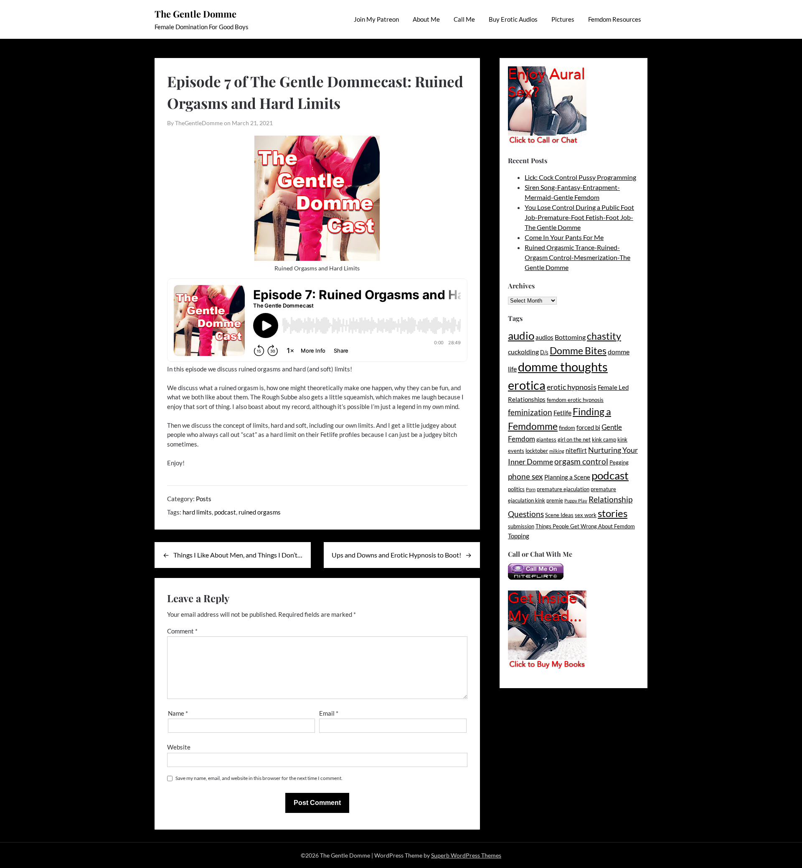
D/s (544, 352)
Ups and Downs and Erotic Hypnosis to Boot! (396, 555)
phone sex (525, 476)
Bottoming (570, 337)
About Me (426, 19)
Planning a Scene (567, 477)
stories (612, 513)
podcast (225, 512)
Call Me (464, 19)
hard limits (197, 512)
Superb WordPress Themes (466, 855)
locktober (536, 450)
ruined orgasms (260, 512)
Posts (203, 498)
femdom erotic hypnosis (575, 399)
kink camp (604, 439)
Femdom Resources (614, 19)
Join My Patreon (376, 19)
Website (178, 747)
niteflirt (576, 450)
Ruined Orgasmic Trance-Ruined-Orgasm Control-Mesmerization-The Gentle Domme (577, 257)
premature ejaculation (563, 489)
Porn (531, 489)
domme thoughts (563, 367)
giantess (546, 439)
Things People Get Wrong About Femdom (585, 526)
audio (521, 335)
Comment (182, 631)
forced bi (588, 427)
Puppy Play (575, 500)
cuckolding (523, 352)
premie (554, 500)
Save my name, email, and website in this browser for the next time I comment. (259, 778)
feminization (530, 412)
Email (328, 713)
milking (556, 451)
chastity (604, 336)
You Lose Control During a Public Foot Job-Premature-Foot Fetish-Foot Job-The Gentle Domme (579, 217)
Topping (518, 536)
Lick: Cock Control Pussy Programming (580, 177)
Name (178, 713)
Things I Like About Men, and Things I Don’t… (237, 555)
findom (567, 427)
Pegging (619, 462)
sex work (585, 515)
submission (521, 526)
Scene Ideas (559, 515)
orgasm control (581, 461)
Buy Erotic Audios (513, 19)
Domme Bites (578, 350)
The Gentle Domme (195, 14)
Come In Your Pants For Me (564, 237)
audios (544, 337)
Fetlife (562, 412)
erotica (527, 385)
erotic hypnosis (571, 386)
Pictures (562, 19)
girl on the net (574, 439)
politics (516, 489)
